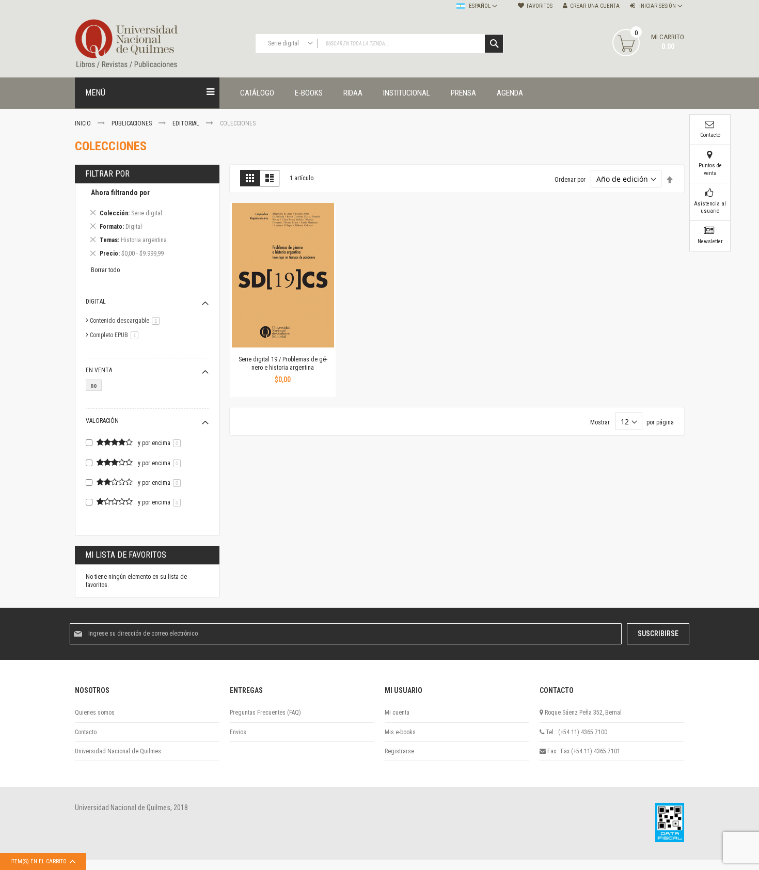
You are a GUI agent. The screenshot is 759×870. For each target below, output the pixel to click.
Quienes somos (95, 712)
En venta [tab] (99, 370)
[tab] (147, 225)
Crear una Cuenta (595, 6)
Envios (238, 732)
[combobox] (379, 44)
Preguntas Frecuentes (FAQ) (265, 712)
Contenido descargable (126, 320)
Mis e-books (400, 732)
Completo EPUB (116, 335)
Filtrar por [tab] (107, 174)
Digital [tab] (96, 301)
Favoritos (539, 6)
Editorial (186, 123)
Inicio (83, 123)
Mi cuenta (397, 712)
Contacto (86, 732)
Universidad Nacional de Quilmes (118, 751)
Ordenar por (570, 179)
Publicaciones (132, 123)
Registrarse (399, 751)
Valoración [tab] (102, 420)
